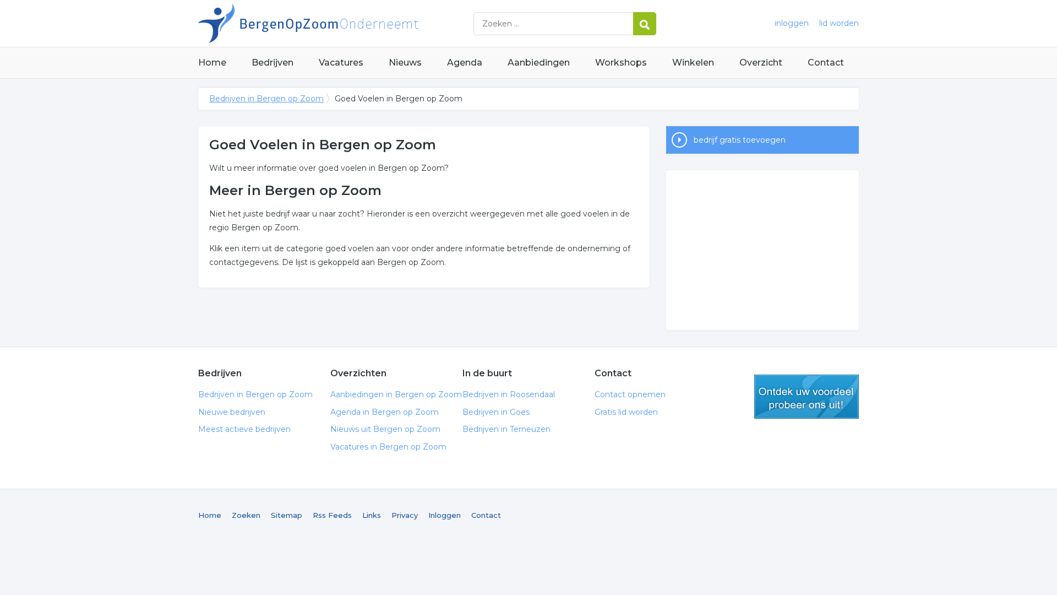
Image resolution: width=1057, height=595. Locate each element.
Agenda (464, 62)
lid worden (839, 23)
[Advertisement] (762, 250)
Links (371, 515)
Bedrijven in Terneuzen (506, 429)
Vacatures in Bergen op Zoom (388, 447)
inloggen (792, 23)
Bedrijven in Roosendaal (508, 394)
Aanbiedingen (539, 62)
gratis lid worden (806, 397)
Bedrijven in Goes (496, 412)
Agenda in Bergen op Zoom (384, 412)
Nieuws (405, 62)
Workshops (621, 62)
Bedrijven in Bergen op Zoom (335, 23)
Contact (826, 62)
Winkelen (693, 62)
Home (212, 62)
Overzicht (760, 62)
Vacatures (341, 62)
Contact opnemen (630, 394)
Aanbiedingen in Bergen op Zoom (396, 394)
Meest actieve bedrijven (244, 429)
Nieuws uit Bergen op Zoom (385, 429)
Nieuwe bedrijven (231, 412)
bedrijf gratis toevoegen (740, 140)
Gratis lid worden (626, 412)
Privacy (404, 515)
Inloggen (444, 515)
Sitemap (286, 515)
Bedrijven (272, 62)
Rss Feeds (332, 515)
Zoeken (246, 515)
